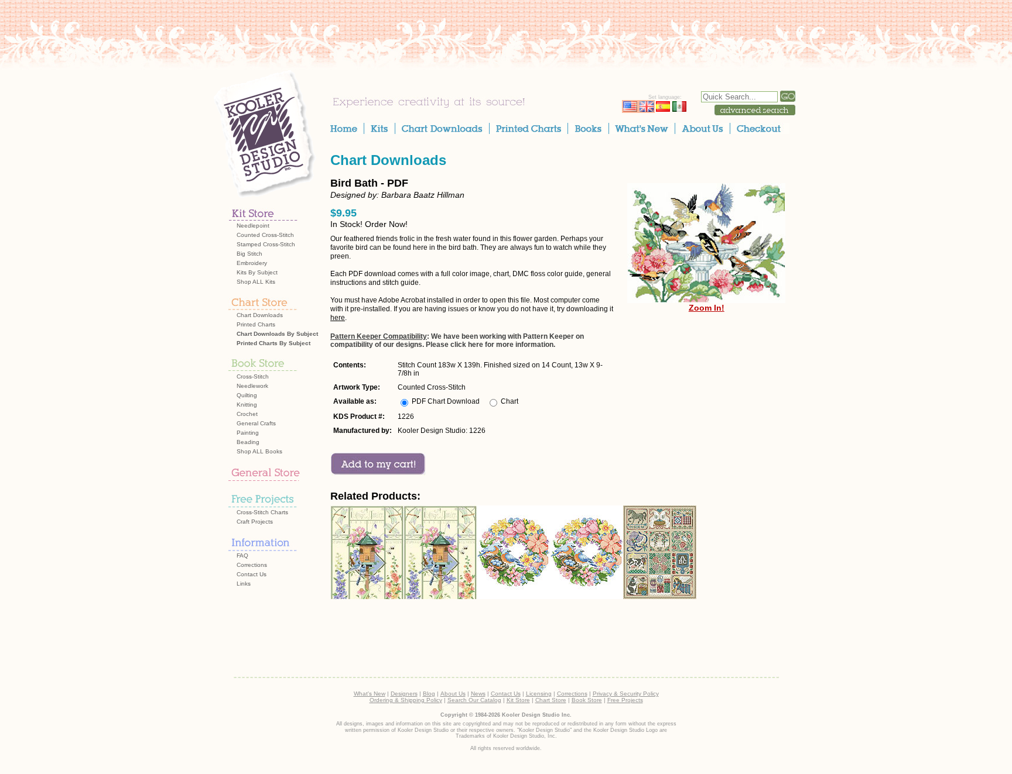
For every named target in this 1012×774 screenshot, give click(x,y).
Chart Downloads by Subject (277, 334)
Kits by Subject (257, 272)
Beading (248, 442)
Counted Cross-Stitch (265, 235)
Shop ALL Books (259, 451)
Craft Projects (255, 521)
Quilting (247, 395)
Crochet (247, 414)
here (337, 318)
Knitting (247, 404)
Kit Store (518, 700)
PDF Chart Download (446, 401)
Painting (248, 432)
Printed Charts (256, 324)
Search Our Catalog (474, 700)
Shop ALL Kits (256, 281)
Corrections (252, 565)
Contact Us (251, 574)
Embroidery (252, 263)
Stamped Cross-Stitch (266, 244)
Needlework (252, 386)
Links (244, 583)
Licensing (539, 693)
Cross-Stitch (253, 376)
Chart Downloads (260, 315)
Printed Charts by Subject (273, 343)
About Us (453, 693)
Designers (404, 693)
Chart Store (550, 700)
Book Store (587, 700)
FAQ (242, 555)
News (478, 693)
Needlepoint (253, 225)
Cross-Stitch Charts (262, 512)
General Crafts (256, 423)
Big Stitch (249, 253)
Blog (429, 693)
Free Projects (625, 700)
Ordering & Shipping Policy (406, 700)
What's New (369, 693)
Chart (509, 401)
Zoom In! (706, 307)
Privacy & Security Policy (626, 693)
